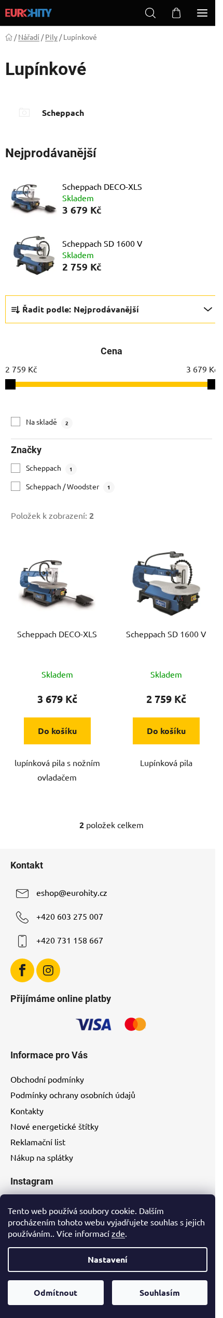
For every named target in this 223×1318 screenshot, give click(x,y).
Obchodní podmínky (47, 1079)
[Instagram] (48, 970)
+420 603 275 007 (69, 916)
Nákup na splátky (41, 1157)
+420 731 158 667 (69, 940)
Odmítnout (55, 1292)
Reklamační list (37, 1141)
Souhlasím (160, 1292)
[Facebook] (22, 970)
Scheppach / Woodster (68, 486)
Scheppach (49, 467)
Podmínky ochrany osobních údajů (72, 1094)
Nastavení (108, 1259)
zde (118, 1233)
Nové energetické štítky (54, 1126)
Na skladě (47, 421)
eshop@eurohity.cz (71, 892)
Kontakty (27, 1110)
